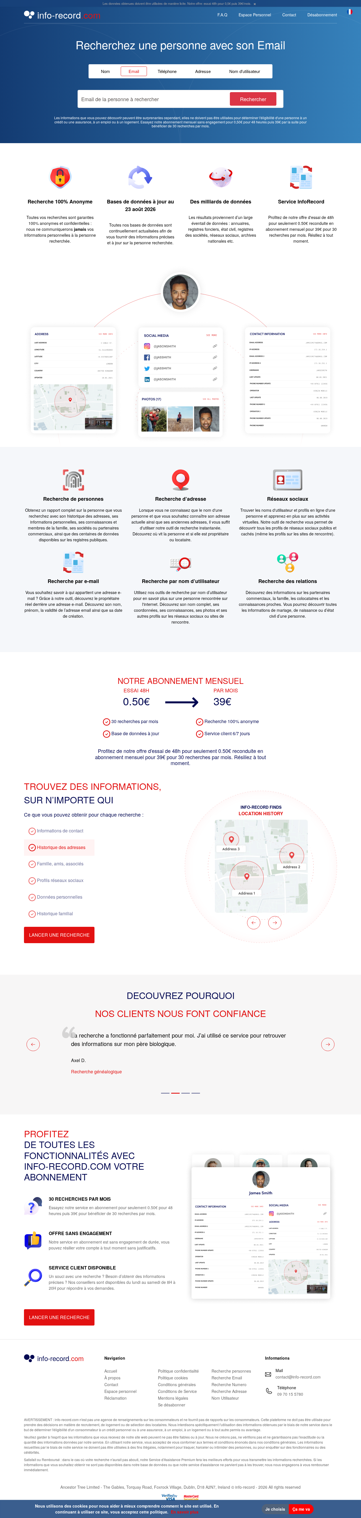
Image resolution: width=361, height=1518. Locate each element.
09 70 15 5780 (290, 1394)
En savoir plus (185, 1512)
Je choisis (275, 1509)
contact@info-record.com (298, 1377)
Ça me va (301, 1509)
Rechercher (253, 99)
